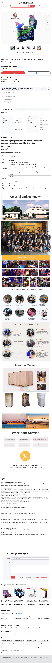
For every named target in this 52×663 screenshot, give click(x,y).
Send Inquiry (13, 73)
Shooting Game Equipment (8, 643)
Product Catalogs (20, 613)
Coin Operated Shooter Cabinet (36, 634)
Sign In (3, 102)
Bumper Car (3, 616)
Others (27, 621)
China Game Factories (7, 640)
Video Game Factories (19, 640)
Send (13, 577)
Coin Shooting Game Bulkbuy (17, 650)
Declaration (40, 657)
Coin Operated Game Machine (22, 9)
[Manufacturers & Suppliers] (26, 2)
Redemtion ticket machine (19, 618)
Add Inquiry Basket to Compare (26, 52)
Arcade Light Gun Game (23, 634)
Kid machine (3, 618)
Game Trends (5, 650)
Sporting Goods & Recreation (10, 9)
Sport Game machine (18, 616)
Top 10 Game (40, 647)
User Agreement (33, 657)
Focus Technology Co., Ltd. (17, 657)
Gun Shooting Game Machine (45, 9)
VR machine (28, 618)
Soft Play (28, 616)
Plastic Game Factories (43, 640)
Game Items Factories (31, 640)
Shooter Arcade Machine (33, 9)
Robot (39, 616)
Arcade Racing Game (5, 621)
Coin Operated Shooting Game (8, 647)
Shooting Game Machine (22, 643)
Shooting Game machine (43, 618)
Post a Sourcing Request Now (40, 577)
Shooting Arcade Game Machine (36, 643)
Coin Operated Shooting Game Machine (26, 647)
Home (2, 9)
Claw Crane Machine (18, 621)
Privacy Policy (46, 657)
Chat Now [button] (39, 73)
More (2, 652)
